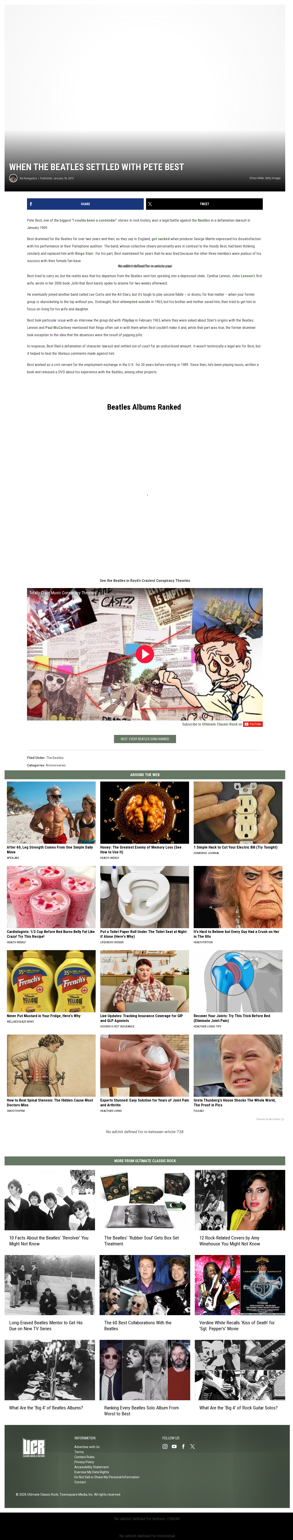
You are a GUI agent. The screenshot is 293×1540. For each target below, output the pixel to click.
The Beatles (55, 758)
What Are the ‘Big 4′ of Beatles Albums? (46, 1408)
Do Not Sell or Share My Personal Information (106, 1477)
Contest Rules (84, 1457)
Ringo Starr (84, 253)
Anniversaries (56, 765)
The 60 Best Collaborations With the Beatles (137, 1325)
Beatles (204, 220)
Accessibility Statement (91, 1467)
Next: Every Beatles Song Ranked (145, 739)
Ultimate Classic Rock (220, 724)
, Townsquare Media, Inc (75, 1494)
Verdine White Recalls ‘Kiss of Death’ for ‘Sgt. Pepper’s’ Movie (237, 1326)
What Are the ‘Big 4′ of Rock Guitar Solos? (238, 1408)
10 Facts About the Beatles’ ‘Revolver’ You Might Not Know (48, 1241)
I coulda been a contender (94, 220)
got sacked (161, 239)
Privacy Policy (84, 1462)
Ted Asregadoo (28, 178)
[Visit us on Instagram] (166, 1446)
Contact (80, 1482)
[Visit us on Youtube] (176, 1446)
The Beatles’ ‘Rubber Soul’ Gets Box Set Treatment (141, 1241)
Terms (79, 1452)
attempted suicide (135, 301)
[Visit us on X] (194, 1446)
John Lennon (242, 276)
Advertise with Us (87, 1447)
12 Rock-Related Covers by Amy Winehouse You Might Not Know (229, 1241)
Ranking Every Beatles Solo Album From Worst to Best (141, 1410)
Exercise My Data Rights (91, 1472)
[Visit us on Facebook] (185, 1446)
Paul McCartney (58, 327)
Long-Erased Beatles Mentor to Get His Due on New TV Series (46, 1325)
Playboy (128, 320)
